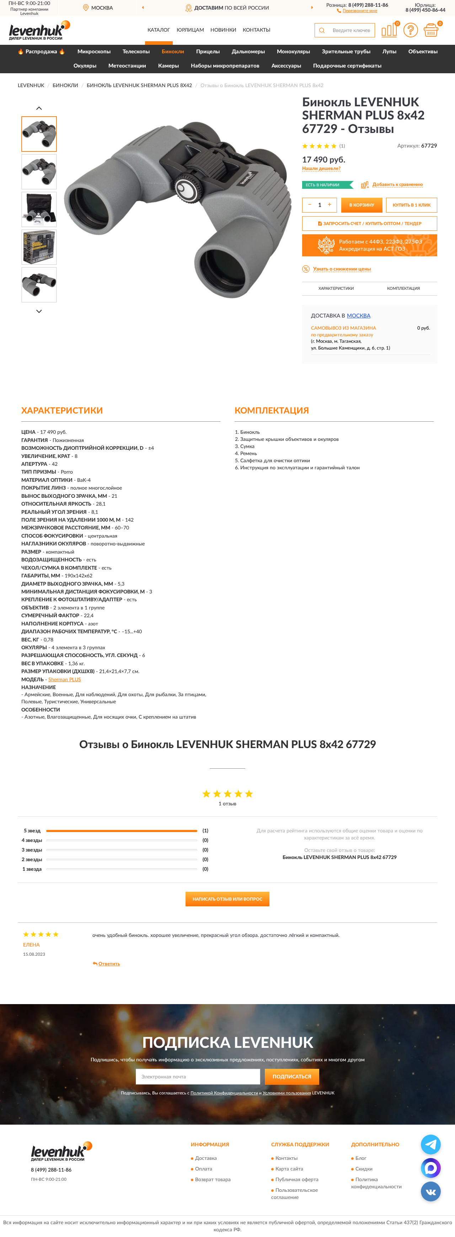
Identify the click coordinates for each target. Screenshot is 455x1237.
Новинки (223, 30)
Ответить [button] (109, 964)
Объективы (423, 51)
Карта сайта (289, 1169)
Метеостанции (127, 66)
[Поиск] (322, 30)
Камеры (168, 66)
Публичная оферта (296, 1180)
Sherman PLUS (64, 679)
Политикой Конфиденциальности (224, 1093)
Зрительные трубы (346, 51)
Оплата (203, 1169)
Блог (360, 1158)
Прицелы (208, 51)
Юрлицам (190, 30)
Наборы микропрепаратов (225, 66)
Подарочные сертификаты (347, 66)
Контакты (257, 30)
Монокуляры (293, 51)
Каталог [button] (159, 30)
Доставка (206, 1158)
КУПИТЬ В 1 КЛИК (411, 205)
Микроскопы (94, 51)
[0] (431, 30)
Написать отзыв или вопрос (227, 899)
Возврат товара (213, 1180)
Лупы (389, 51)
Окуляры (85, 66)
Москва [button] (358, 316)
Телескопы (136, 51)
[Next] (39, 311)
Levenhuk (29, 13)
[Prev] (39, 108)
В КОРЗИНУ (361, 205)
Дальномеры (248, 51)
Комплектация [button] (403, 288)
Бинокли (173, 51)
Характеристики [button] (336, 288)
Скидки (364, 1169)
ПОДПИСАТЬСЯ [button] (292, 1077)
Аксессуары (286, 66)
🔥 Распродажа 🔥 (41, 51)
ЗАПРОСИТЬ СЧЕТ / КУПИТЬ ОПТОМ (372, 224)
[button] (357, 10)
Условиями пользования (287, 1093)
